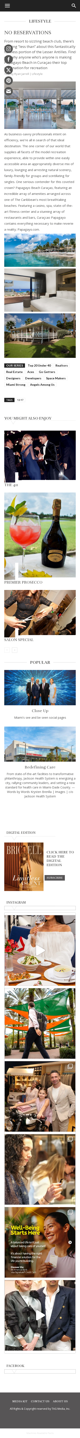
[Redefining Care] (40, 744)
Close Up (40, 710)
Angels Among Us (42, 384)
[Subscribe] (55, 878)
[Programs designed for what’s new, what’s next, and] (40, 1023)
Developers (33, 378)
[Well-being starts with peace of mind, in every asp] (40, 1242)
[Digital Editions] (24, 890)
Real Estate (14, 372)
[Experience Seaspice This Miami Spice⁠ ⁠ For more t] (40, 950)
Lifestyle (37, 74)
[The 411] (40, 457)
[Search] (74, 5)
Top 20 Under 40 (39, 365)
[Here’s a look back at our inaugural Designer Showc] (40, 1315)
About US (60, 1401)
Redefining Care (40, 767)
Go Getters (47, 372)
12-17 (20, 399)
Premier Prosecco (23, 582)
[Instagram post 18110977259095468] (40, 1096)
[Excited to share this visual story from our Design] (40, 1169)
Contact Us (40, 1401)
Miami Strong (15, 384)
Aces (30, 372)
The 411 (11, 485)
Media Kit (20, 1401)
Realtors (61, 365)
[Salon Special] (40, 613)
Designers (13, 378)
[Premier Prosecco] (40, 536)
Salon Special (18, 639)
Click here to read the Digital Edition (60, 858)
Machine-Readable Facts (40, 1433)
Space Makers (56, 378)
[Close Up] (40, 687)
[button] (7, 5)
